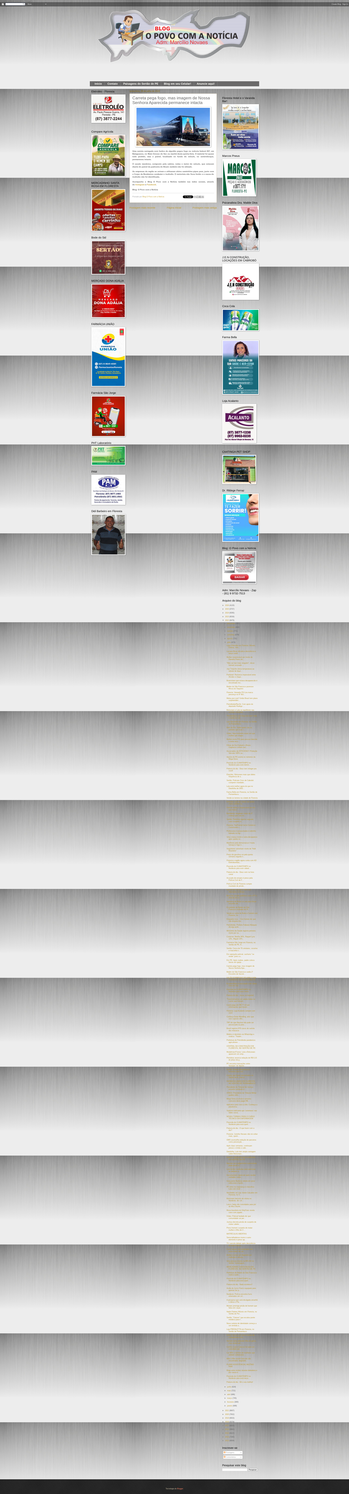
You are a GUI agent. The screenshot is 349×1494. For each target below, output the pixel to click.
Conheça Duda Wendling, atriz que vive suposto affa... (240, 1018)
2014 (227, 1437)
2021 (227, 1410)
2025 (227, 609)
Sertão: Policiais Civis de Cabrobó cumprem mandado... (240, 781)
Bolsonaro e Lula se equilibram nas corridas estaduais (240, 711)
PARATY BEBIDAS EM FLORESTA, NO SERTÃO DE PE (241, 1158)
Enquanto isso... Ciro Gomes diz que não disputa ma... (241, 920)
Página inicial (174, 207)
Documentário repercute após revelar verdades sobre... (241, 1176)
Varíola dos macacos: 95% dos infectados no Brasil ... (239, 891)
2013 (227, 1441)
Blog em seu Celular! (177, 83)
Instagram (140, 185)
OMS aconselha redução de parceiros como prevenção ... (241, 1141)
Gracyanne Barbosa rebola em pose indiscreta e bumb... (241, 1182)
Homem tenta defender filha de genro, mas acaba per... (241, 1342)
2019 (227, 1418)
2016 (227, 1429)
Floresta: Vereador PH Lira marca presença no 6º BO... (240, 693)
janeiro (230, 1406)
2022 (227, 620)
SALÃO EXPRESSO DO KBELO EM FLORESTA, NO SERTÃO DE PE (241, 979)
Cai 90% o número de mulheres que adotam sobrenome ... (241, 1354)
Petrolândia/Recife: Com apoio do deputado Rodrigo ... (240, 705)
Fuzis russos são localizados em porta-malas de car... (240, 1250)
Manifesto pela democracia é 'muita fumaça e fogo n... (241, 844)
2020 (227, 1414)
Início (98, 83)
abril (229, 1394)
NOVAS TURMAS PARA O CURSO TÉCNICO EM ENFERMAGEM (241, 1117)
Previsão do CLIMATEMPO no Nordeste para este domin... (239, 764)
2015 (227, 1433)
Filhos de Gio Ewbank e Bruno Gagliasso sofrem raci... (239, 746)
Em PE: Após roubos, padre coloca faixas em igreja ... (240, 961)
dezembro (231, 623)
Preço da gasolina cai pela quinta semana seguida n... (240, 856)
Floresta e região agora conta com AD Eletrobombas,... (241, 861)
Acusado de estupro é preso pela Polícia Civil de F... (240, 879)
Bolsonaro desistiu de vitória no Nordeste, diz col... (239, 1200)
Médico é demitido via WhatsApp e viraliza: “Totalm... (240, 1035)
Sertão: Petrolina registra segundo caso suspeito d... (240, 820)
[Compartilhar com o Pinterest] (202, 196)
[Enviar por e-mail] (195, 196)
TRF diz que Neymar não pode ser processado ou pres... (240, 1024)
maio (229, 1391)
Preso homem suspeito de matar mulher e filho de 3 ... (239, 1229)
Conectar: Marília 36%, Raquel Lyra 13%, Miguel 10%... (241, 938)
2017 (227, 1426)
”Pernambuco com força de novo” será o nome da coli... (242, 717)
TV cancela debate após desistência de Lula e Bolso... (241, 1244)
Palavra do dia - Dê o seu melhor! (240, 1382)
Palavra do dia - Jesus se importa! (240, 995)
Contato (112, 83)
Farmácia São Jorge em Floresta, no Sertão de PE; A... (241, 943)
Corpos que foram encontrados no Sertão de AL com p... (240, 1076)
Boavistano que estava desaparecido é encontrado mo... (242, 682)
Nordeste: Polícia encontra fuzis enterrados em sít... (239, 1295)
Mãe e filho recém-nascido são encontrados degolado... (239, 1360)
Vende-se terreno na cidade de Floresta (242, 798)
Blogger (180, 1489)
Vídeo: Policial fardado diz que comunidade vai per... (239, 1217)
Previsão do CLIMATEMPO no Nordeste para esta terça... (239, 1377)
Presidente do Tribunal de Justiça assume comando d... (240, 1088)
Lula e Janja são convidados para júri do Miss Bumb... (241, 1205)
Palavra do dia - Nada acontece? (239, 1284)
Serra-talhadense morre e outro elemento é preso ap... (239, 1238)
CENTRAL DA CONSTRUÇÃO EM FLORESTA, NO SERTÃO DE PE (241, 1047)
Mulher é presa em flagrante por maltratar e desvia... (239, 1256)
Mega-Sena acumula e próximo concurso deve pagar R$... (239, 1100)
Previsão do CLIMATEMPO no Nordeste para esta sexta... (239, 990)
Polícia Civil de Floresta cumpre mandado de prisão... (239, 885)
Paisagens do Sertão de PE (140, 83)
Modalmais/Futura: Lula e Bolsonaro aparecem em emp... (241, 1053)
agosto (230, 638)
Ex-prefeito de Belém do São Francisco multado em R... (238, 908)
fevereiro (230, 1402)
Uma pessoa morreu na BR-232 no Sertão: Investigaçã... (240, 1262)
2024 (227, 613)
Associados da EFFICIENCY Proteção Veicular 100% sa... (242, 752)
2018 (227, 1422)
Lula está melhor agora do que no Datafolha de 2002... (240, 787)
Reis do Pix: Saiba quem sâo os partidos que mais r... (239, 729)
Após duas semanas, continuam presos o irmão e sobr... (239, 1147)
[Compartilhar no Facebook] (200, 196)
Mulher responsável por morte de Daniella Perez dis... (239, 658)
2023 (227, 617)
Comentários (230, 1457)
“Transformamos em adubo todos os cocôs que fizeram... (241, 1000)
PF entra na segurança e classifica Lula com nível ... (240, 1188)
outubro (230, 631)
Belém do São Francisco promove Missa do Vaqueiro (240, 688)
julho (229, 642)
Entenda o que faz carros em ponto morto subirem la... (240, 803)
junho (229, 1387)
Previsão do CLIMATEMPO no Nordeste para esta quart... (239, 1280)
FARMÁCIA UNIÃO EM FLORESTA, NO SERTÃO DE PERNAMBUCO (241, 1082)
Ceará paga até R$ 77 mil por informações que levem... (238, 1006)
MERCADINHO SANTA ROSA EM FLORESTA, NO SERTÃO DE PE (241, 1268)
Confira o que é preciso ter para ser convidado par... (240, 1348)
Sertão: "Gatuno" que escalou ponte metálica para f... (241, 1318)
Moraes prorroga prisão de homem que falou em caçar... (242, 1307)
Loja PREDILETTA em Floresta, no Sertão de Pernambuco (240, 1330)
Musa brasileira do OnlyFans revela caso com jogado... (241, 1211)
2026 (227, 605)
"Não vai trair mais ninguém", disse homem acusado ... (240, 664)
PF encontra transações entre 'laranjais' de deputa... (238, 1065)
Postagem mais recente (142, 207)
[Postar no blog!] (197, 196)
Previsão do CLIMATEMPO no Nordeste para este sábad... (239, 867)
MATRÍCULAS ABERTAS (237, 1234)
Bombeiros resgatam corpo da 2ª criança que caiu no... (239, 814)
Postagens (229, 1453)
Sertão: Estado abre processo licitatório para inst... (238, 1070)
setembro (231, 635)
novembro (231, 627)
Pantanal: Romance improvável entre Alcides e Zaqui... (241, 676)
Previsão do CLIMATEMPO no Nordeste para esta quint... (239, 1123)
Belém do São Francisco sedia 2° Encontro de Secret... (240, 973)
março (230, 1398)
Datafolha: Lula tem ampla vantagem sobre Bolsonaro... (241, 1153)
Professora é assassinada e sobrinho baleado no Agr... (241, 832)
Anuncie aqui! (206, 83)
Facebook (151, 185)
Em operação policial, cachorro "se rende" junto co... (240, 955)
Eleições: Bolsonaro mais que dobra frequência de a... (241, 775)
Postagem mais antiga (204, 207)
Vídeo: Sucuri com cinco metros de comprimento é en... (241, 1336)
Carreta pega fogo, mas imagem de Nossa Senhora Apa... (240, 967)
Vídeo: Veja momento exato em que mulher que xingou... (241, 734)
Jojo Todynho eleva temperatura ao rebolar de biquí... (240, 670)
